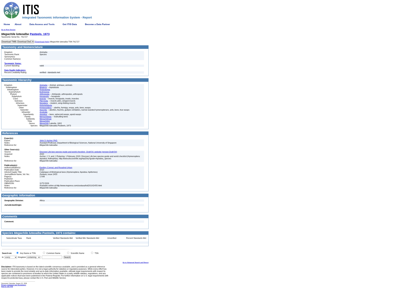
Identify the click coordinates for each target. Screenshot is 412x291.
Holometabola (46, 105)
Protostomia (45, 90)
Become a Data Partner (97, 24)
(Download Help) (42, 42)
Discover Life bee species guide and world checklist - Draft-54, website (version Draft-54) (78, 152)
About (18, 24)
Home (7, 24)
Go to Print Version (8, 30)
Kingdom (22, 257)
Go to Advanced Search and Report (136, 262)
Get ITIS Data (70, 24)
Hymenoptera (46, 108)
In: (3, 257)
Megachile (44, 123)
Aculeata (43, 112)
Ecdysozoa (44, 92)
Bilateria (43, 87)
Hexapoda (44, 96)
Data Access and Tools (42, 24)
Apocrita (43, 110)
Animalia (43, 85)
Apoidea (43, 114)
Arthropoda (44, 94)
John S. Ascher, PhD (48, 140)
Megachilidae (46, 117)
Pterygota (44, 101)
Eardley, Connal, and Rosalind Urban (56, 167)
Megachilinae (46, 119)
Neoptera (44, 103)
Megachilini (45, 121)
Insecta (43, 99)
